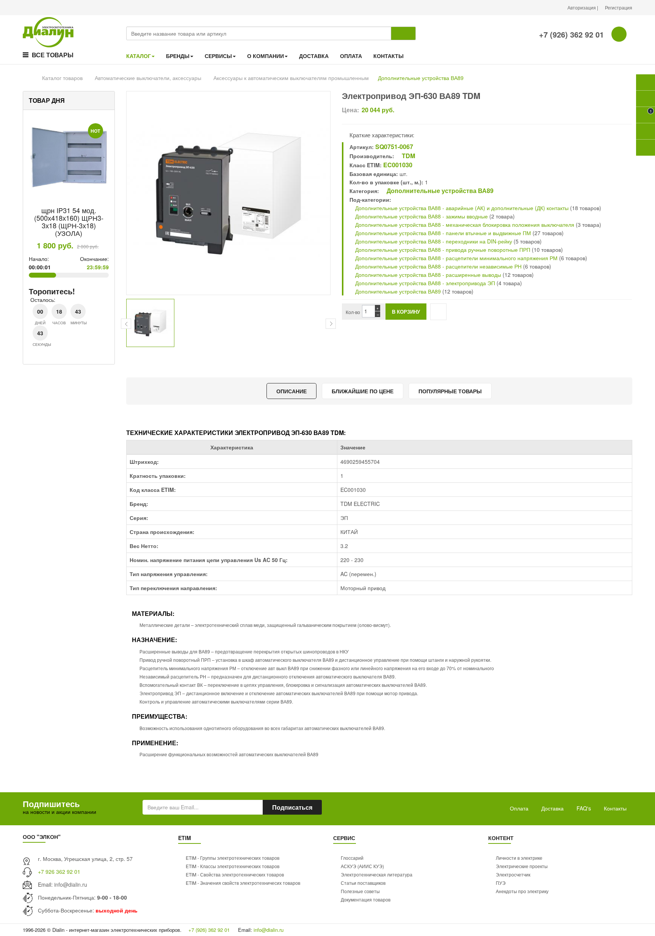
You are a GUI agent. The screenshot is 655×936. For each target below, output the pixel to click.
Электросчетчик (513, 874)
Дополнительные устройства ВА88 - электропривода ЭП (424, 283)
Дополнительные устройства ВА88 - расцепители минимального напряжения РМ (456, 258)
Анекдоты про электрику (522, 891)
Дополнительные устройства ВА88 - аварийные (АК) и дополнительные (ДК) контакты (461, 208)
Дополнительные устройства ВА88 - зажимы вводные (421, 216)
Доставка (552, 808)
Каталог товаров (62, 77)
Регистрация (618, 7)
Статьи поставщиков (363, 882)
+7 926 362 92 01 (59, 871)
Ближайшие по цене (362, 391)
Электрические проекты (522, 866)
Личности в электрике (519, 857)
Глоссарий (352, 857)
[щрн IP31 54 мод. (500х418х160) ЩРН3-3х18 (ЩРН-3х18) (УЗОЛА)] (69, 157)
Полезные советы (360, 891)
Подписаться (292, 807)
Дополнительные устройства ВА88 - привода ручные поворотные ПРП (442, 249)
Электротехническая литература (376, 874)
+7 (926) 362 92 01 (570, 34)
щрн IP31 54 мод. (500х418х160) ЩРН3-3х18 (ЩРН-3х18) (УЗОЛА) (68, 221)
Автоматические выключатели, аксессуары (148, 77)
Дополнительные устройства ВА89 (421, 77)
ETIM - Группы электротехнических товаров (232, 857)
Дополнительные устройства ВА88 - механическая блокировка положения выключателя (465, 224)
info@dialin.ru (70, 884)
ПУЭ (501, 882)
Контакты (615, 808)
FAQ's (584, 808)
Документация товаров (365, 899)
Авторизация (582, 7)
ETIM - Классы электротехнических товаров (232, 866)
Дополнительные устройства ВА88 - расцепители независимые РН (438, 266)
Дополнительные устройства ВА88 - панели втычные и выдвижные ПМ (442, 233)
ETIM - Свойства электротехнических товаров (235, 874)
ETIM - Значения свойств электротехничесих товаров (243, 882)
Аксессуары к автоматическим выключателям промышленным (291, 77)
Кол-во (353, 312)
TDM (407, 155)
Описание (291, 391)
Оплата (519, 808)
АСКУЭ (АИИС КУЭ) (362, 866)
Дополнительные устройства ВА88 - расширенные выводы (427, 274)
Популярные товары (450, 391)
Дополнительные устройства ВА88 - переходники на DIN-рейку (433, 241)
